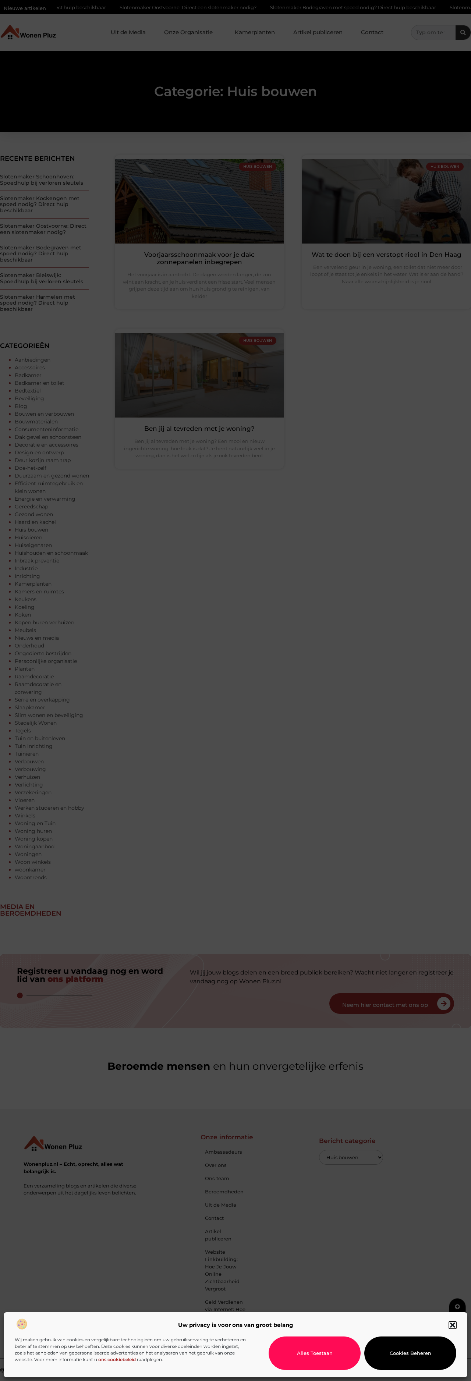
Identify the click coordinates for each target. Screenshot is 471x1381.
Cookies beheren (410, 1353)
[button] (452, 1325)
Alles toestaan (315, 1353)
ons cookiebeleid (117, 1359)
